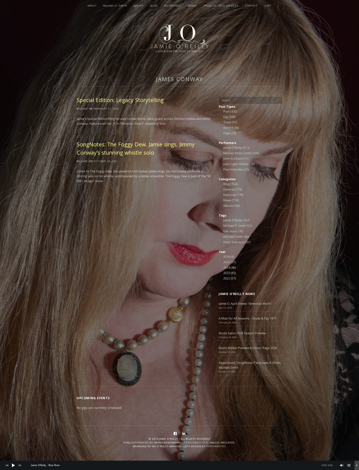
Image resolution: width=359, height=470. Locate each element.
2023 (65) (229, 273)
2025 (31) (229, 262)
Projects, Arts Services (221, 5)
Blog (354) (230, 184)
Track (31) (230, 122)
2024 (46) (229, 267)
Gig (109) (229, 117)
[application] (179, 465)
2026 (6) (228, 257)
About (92, 5)
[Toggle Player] (357, 465)
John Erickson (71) (235, 158)
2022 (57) (229, 278)
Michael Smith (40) (236, 237)
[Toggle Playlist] (349, 465)
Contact (251, 5)
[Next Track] (20, 465)
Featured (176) (233, 195)
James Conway (179, 79)
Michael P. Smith (115, 5)
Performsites (216, 446)
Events (139, 5)
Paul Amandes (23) (236, 169)
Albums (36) (231, 206)
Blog (154, 5)
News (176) (231, 200)
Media (192, 5)
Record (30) (231, 128)
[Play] (13, 465)
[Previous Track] (7, 465)
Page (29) (229, 133)
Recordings (173, 5)
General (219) (232, 189)
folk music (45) (233, 231)
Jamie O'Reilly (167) (236, 220)
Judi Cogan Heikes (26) (239, 164)
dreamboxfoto (197, 442)
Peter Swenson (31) (236, 242)
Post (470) (230, 111)
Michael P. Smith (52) (237, 226)
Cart (268, 5)
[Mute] (342, 465)
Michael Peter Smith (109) (241, 153)
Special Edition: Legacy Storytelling (120, 100)
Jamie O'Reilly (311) (236, 148)
